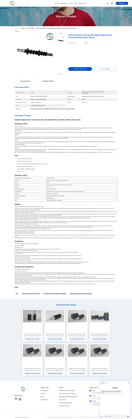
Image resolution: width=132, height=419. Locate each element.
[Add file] (102, 416)
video (75, 3)
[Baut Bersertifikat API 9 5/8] (77, 321)
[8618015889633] (16, 399)
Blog (42, 396)
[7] (32, 321)
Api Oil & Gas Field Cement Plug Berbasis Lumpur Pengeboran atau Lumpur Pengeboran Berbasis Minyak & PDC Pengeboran (100, 369)
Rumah (57, 3)
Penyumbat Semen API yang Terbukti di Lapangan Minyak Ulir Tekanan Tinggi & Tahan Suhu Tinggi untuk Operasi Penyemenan (32, 369)
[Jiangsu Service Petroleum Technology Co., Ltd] (12, 3)
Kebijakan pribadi (19, 417)
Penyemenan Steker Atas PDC (30, 293)
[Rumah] (23, 389)
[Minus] (128, 383)
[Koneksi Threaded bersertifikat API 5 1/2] (77, 355)
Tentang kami (64, 3)
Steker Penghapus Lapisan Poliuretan (81, 293)
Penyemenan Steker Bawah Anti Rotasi (54, 293)
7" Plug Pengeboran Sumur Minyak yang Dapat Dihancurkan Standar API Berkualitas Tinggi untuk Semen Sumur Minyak (32, 335)
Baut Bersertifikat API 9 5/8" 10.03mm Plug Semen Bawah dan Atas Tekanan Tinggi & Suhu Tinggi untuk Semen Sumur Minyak (77, 335)
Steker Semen (30, 28)
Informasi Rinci (25, 81)
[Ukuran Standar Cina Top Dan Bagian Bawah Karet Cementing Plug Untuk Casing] (35, 52)
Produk (71, 3)
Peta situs (26, 417)
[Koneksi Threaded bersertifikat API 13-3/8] (54, 321)
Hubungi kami (82, 3)
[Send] (128, 416)
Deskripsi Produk (48, 81)
